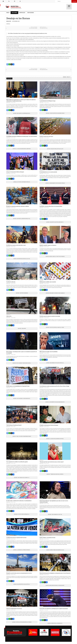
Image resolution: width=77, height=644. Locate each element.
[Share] (38, 64)
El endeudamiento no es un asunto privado (48, 172)
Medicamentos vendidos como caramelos (48, 281)
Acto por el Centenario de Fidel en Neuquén (15, 171)
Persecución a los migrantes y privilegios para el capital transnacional (54, 608)
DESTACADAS (30, 12)
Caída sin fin (8, 316)
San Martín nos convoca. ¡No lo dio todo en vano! (16, 245)
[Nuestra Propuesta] (13, 6)
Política (9, 78)
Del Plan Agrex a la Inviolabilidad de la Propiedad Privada (17, 386)
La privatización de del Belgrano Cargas (47, 100)
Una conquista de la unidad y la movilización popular (17, 461)
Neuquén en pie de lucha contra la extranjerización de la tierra (19, 573)
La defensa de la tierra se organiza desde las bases (16, 537)
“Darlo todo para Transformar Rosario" (14, 425)
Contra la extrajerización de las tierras (14, 608)
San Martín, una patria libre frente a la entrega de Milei (51, 206)
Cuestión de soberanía (10, 281)
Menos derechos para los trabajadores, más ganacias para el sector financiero (55, 573)
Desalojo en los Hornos (18, 18)
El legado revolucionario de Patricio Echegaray (49, 425)
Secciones (14, 12)
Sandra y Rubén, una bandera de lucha (47, 537)
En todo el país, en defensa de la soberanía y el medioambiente (19, 500)
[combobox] (63, 1)
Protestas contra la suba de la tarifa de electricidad (50, 316)
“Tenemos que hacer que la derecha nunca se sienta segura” (52, 461)
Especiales (22, 12)
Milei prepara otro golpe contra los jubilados (48, 351)
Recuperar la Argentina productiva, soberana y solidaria (17, 206)
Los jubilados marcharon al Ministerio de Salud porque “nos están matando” (21, 136)
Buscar (74, 1)
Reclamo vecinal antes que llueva (46, 136)
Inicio (7, 12)
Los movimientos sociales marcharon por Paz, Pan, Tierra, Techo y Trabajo (54, 386)
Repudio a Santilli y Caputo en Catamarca (48, 245)
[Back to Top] (1, 643)
